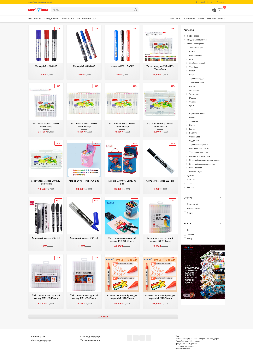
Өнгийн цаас (194, 137)
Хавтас (190, 187)
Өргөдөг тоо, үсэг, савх (199, 156)
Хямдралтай (192, 204)
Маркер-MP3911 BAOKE (122, 66)
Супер (190, 239)
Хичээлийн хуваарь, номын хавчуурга (206, 160)
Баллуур (193, 133)
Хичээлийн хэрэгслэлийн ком (202, 164)
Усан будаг (194, 67)
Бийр (191, 75)
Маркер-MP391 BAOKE (84, 66)
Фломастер (194, 90)
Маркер (192, 98)
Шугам (192, 125)
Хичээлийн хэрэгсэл (196, 44)
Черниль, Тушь (195, 172)
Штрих (192, 86)
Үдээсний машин (196, 82)
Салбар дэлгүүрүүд (41, 340)
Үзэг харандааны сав (198, 152)
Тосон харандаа (196, 47)
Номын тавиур (195, 55)
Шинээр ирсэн (193, 208)
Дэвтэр (190, 176)
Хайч (191, 110)
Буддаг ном (194, 141)
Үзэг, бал (191, 179)
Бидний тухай (38, 336)
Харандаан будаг (196, 78)
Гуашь (192, 106)
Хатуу (189, 230)
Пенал (192, 71)
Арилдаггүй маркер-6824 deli (46, 238)
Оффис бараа (193, 36)
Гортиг (192, 129)
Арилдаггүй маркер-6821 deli (160, 181)
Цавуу (192, 117)
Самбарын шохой (197, 63)
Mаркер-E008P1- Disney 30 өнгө (84, 181)
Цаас (189, 183)
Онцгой (190, 213)
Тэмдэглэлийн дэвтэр (197, 40)
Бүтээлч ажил (195, 168)
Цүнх (191, 59)
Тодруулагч (194, 94)
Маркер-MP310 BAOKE (46, 66)
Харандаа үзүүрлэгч (198, 144)
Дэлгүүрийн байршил (205, 2)
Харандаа (193, 121)
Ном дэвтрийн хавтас (199, 148)
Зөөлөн (190, 234)
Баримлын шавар (197, 113)
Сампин (192, 102)
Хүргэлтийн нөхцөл (90, 340)
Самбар (192, 51)
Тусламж (220, 2)
